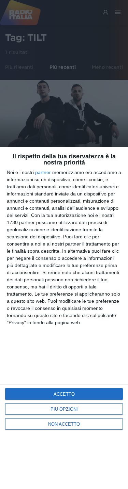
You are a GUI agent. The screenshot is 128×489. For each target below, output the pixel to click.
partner (43, 172)
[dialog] (64, 318)
